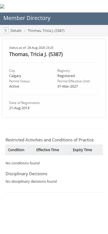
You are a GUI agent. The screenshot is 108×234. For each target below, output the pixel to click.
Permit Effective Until (73, 81)
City (12, 70)
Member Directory (26, 18)
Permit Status (19, 81)
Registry (63, 70)
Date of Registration (24, 102)
